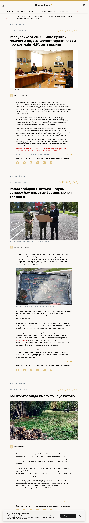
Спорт (56, 11)
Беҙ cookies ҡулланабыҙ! (18, 513)
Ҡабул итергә (68, 516)
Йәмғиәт (23, 11)
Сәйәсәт (50, 11)
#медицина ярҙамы (37, 154)
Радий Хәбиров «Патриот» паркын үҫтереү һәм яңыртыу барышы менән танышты (29, 17)
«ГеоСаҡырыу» (22, 340)
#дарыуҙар (47, 154)
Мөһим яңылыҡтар (7, 11)
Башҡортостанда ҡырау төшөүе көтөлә (59, 16)
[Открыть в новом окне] (17, 162)
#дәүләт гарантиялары (23, 154)
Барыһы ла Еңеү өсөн (40, 11)
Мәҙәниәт (30, 11)
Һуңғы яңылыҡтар (80, 11)
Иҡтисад (17, 11)
